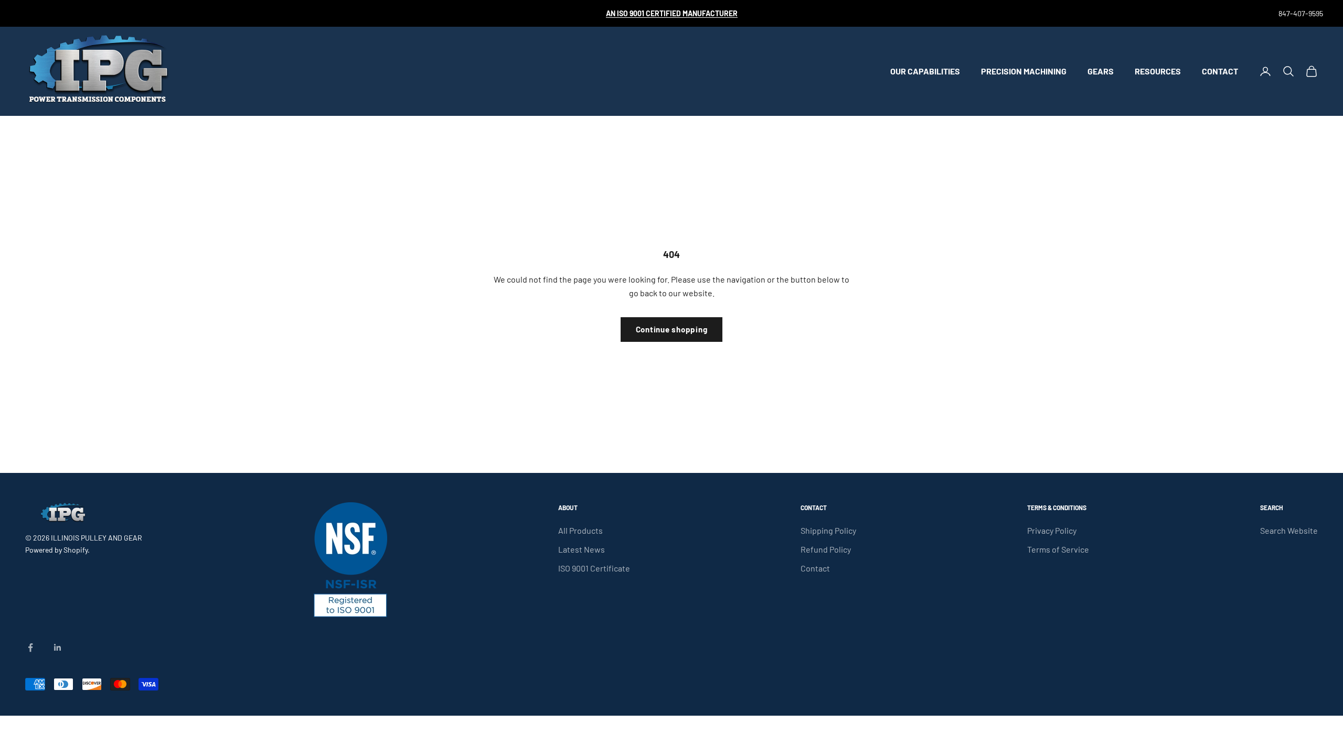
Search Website (1289, 530)
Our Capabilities (925, 71)
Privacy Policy (1051, 530)
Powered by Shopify (56, 549)
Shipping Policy (828, 530)
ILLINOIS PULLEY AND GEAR (96, 537)
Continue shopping (672, 329)
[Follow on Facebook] (30, 647)
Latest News (581, 549)
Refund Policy (826, 549)
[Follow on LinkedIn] (57, 647)
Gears (1101, 71)
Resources (1158, 71)
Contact (1220, 71)
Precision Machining (1024, 71)
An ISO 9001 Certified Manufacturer (672, 13)
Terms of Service (1058, 549)
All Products (580, 530)
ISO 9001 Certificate (594, 568)
